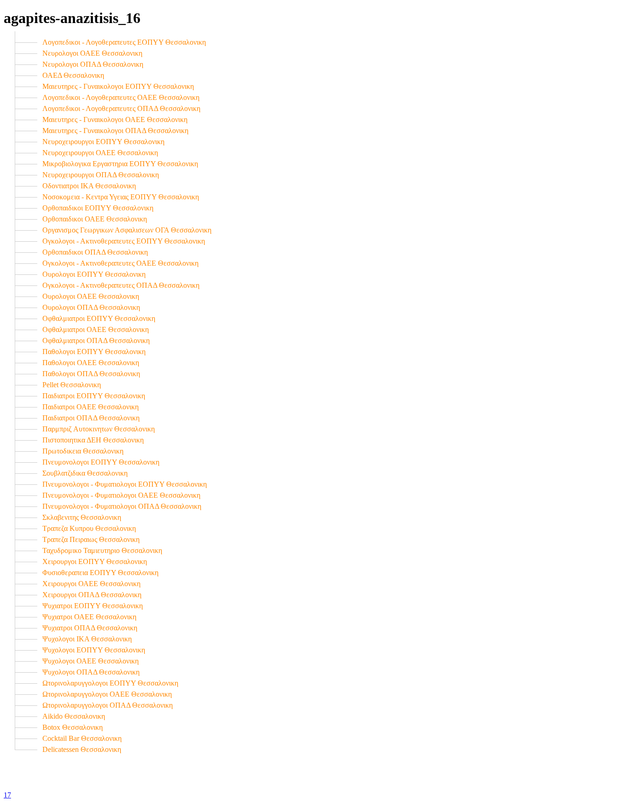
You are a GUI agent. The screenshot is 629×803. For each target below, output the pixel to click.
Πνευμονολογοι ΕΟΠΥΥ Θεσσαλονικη (100, 462)
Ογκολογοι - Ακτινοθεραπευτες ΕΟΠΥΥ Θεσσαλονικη (123, 241)
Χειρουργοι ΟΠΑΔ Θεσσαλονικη (91, 595)
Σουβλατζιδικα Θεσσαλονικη (85, 473)
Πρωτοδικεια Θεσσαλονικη (82, 451)
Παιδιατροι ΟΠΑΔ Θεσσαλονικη (91, 418)
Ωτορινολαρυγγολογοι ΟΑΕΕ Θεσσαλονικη (107, 694)
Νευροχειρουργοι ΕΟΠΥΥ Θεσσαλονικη (103, 141)
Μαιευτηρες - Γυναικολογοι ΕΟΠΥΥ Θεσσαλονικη (118, 86)
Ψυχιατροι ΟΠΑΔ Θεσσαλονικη (89, 628)
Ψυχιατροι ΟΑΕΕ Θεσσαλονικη (89, 617)
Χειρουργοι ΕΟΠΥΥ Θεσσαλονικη (94, 561)
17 (7, 795)
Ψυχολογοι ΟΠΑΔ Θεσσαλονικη (91, 672)
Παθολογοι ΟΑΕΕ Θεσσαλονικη (90, 363)
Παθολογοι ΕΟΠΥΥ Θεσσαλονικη (94, 351)
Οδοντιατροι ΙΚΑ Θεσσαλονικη (89, 186)
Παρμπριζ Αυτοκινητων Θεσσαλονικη (98, 429)
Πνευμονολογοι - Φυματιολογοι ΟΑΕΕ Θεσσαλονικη (121, 495)
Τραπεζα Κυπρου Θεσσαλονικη (89, 528)
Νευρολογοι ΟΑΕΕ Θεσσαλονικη (92, 53)
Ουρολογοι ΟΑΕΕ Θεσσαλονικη (90, 296)
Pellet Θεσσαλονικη (71, 385)
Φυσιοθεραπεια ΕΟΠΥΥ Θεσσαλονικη (100, 572)
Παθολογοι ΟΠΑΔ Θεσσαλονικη (91, 374)
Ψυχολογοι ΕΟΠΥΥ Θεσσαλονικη (93, 650)
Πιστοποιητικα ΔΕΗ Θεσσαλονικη (93, 440)
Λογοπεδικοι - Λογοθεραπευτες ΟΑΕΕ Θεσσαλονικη (120, 97)
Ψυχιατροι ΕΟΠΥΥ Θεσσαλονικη (92, 606)
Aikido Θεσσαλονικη (73, 716)
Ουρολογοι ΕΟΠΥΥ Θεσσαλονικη (94, 274)
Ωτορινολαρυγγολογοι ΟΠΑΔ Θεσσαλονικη (107, 705)
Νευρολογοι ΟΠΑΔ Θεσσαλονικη (92, 64)
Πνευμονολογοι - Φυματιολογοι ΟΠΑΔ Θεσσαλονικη (121, 506)
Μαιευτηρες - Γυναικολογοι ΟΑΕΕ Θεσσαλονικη (114, 119)
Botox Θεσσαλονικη (72, 727)
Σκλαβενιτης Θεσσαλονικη (81, 517)
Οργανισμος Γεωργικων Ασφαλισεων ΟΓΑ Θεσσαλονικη (126, 230)
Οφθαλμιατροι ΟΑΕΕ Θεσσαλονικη (95, 329)
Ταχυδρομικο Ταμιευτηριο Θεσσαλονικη (102, 550)
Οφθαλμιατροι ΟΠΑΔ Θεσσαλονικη (96, 340)
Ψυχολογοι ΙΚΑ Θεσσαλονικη (87, 639)
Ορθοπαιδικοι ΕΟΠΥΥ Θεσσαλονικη (97, 208)
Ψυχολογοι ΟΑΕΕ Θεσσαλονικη (90, 661)
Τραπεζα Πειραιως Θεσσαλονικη (91, 539)
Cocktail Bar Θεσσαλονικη (82, 738)
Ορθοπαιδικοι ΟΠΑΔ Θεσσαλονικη (95, 252)
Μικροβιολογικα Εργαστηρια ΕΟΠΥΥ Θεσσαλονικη (120, 164)
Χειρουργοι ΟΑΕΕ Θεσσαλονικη (91, 584)
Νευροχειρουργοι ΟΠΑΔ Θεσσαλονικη (100, 175)
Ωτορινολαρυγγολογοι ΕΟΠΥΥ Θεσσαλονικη (110, 683)
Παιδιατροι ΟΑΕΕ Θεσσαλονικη (90, 407)
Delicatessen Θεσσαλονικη (81, 749)
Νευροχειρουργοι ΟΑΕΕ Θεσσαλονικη (100, 153)
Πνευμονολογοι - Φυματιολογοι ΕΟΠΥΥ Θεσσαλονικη (124, 484)
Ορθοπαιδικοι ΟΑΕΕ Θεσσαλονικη (94, 219)
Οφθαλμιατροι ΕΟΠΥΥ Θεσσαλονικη (98, 318)
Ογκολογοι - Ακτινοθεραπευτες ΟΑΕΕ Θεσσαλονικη (120, 263)
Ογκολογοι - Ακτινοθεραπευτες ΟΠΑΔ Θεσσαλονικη (120, 285)
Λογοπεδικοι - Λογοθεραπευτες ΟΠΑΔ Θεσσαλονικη (121, 108)
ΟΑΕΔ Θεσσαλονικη (73, 75)
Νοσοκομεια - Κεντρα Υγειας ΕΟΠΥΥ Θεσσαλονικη (120, 197)
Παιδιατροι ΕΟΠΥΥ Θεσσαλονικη (93, 396)
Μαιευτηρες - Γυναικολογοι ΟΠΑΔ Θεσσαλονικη (115, 130)
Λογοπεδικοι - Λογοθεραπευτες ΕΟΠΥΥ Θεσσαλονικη (124, 42)
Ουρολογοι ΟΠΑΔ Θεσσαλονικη (91, 307)
